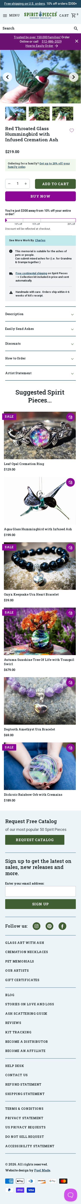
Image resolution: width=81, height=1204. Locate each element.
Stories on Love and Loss (29, 1004)
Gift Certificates (22, 980)
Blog (9, 995)
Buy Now (40, 196)
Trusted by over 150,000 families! (37, 37)
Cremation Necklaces (26, 952)
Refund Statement (23, 1084)
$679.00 (9, 670)
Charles (40, 240)
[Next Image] (73, 77)
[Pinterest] (49, 926)
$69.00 (8, 735)
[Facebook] (62, 926)
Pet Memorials (19, 961)
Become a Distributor (26, 1042)
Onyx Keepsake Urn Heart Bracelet (31, 594)
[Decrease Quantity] (9, 183)
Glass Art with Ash (24, 943)
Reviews (13, 1023)
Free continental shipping (31, 273)
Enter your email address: (24, 883)
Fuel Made (42, 1170)
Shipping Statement (25, 1094)
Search (7, 24)
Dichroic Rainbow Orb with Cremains (33, 795)
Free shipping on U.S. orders (24, 3)
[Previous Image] (7, 77)
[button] (70, 417)
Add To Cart (55, 184)
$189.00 (9, 800)
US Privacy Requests (25, 1127)
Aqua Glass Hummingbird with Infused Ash (38, 529)
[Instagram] (36, 926)
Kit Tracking (18, 1032)
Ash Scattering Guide (26, 1014)
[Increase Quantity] (26, 183)
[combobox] (40, 28)
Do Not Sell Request (24, 1137)
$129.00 (9, 469)
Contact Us (16, 1075)
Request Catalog (35, 839)
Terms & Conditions (24, 1109)
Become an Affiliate (25, 1051)
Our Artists (17, 971)
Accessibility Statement (29, 1146)
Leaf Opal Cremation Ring (24, 464)
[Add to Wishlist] (72, 130)
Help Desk (14, 1066)
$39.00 (8, 600)
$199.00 (9, 535)
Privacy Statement (24, 1118)
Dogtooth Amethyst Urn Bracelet (29, 729)
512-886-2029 (52, 41)
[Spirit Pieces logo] (40, 15)
